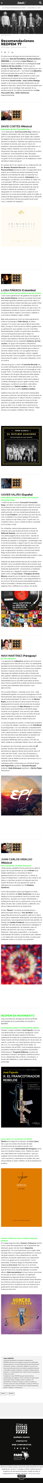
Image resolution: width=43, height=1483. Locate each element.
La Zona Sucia (11, 1265)
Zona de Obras (5, 47)
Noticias (24, 47)
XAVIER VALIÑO (11, 494)
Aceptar (22, 1476)
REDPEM (11, 1393)
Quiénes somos (21, 1437)
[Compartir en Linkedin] (13, 52)
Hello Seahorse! (24, 894)
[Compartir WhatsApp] (9, 52)
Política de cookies (34, 1473)
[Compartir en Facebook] (2, 52)
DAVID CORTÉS (10, 126)
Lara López (34, 1141)
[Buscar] (40, 3)
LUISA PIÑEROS (11, 290)
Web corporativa (21, 1445)
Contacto (21, 1441)
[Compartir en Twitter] (6, 52)
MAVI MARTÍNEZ (11, 655)
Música (3, 1393)
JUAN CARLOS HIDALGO (16, 859)
